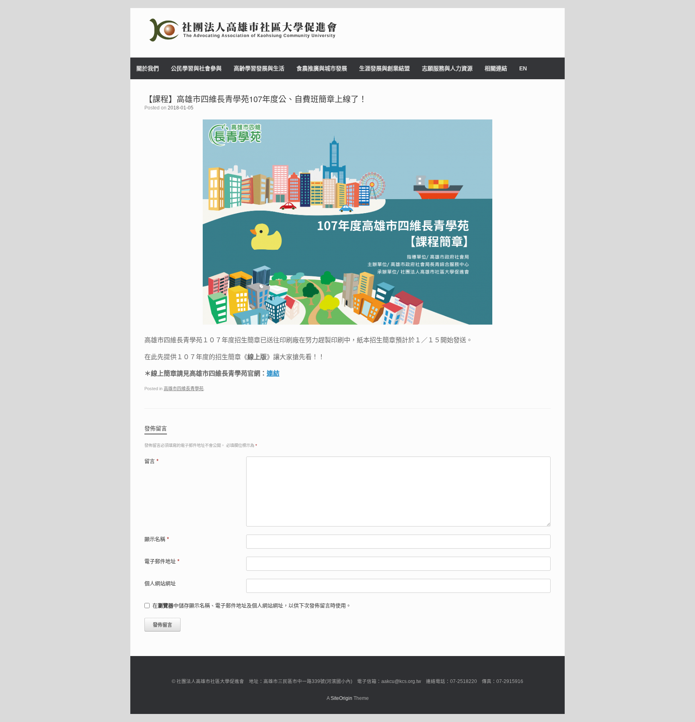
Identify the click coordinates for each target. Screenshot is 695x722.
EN (523, 68)
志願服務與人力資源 (447, 68)
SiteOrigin (341, 698)
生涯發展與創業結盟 (384, 68)
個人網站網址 (160, 583)
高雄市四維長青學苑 (184, 388)
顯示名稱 (156, 539)
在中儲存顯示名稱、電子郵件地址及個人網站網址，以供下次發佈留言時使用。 (251, 606)
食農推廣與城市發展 (321, 68)
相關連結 (496, 68)
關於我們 (147, 68)
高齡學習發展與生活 (259, 68)
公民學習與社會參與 (196, 68)
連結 (273, 373)
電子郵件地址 (161, 561)
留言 (151, 461)
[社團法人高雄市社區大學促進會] (347, 30)
